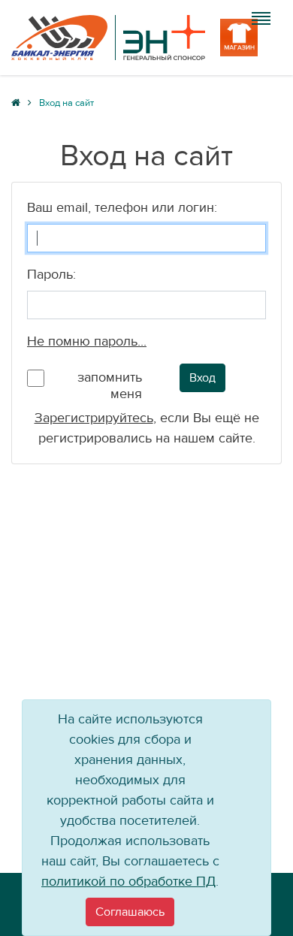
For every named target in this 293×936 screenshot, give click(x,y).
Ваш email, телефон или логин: (122, 207)
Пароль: (51, 274)
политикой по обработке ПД (128, 881)
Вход (202, 377)
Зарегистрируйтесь (94, 418)
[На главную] (108, 37)
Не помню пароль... (86, 341)
